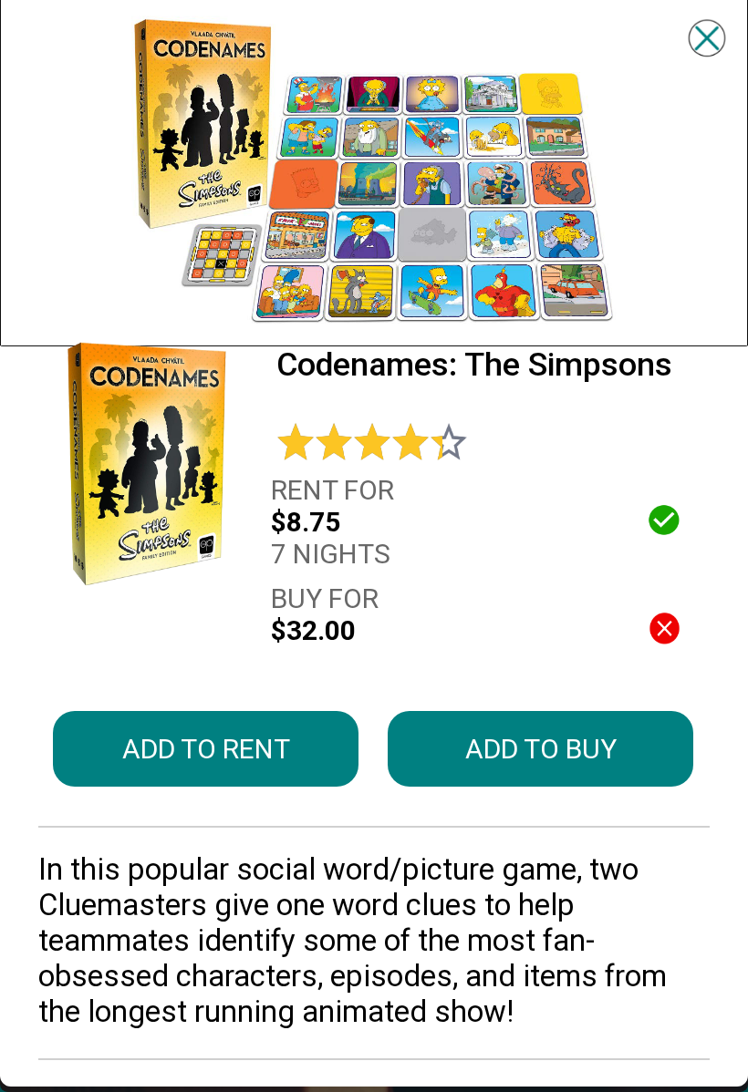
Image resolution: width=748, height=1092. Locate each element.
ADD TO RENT (206, 749)
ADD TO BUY (541, 749)
